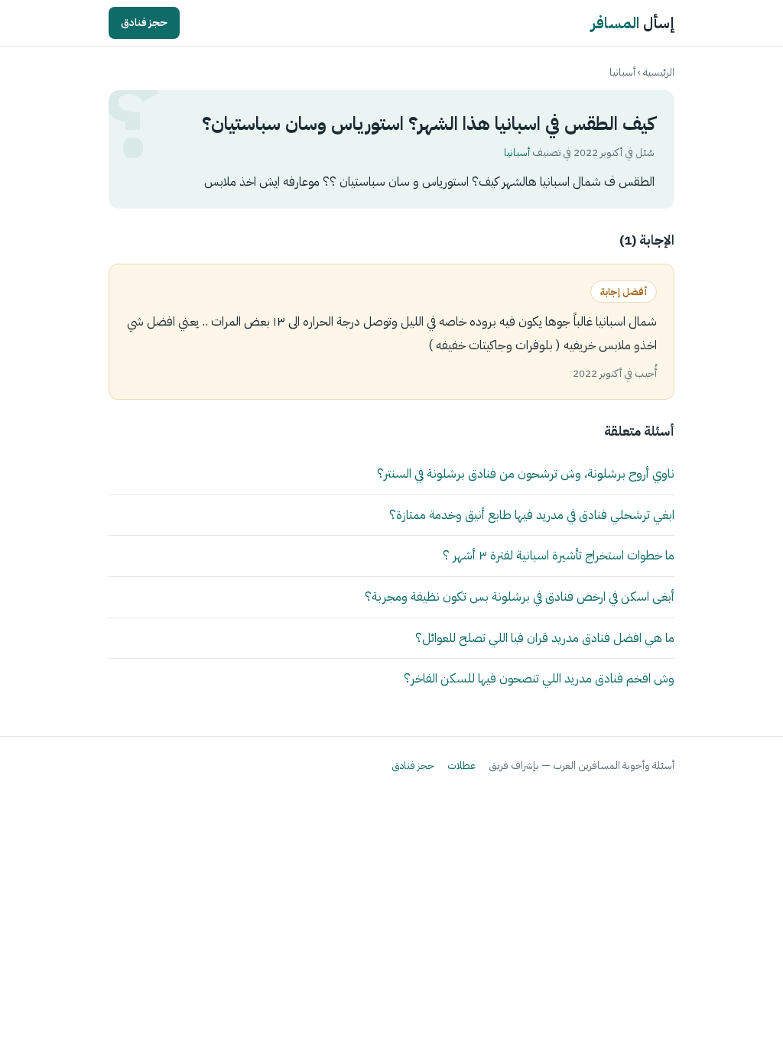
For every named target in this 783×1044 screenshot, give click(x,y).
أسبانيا (622, 72)
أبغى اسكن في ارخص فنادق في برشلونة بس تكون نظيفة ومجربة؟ (519, 596)
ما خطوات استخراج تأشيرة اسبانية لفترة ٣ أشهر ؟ (558, 555)
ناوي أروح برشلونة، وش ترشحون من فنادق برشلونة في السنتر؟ (525, 473)
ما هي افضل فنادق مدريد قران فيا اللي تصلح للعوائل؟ (544, 637)
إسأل (632, 22)
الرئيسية (658, 72)
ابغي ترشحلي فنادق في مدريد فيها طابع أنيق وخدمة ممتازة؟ (531, 514)
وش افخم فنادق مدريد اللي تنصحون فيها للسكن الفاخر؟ (539, 678)
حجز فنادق (144, 23)
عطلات (461, 765)
